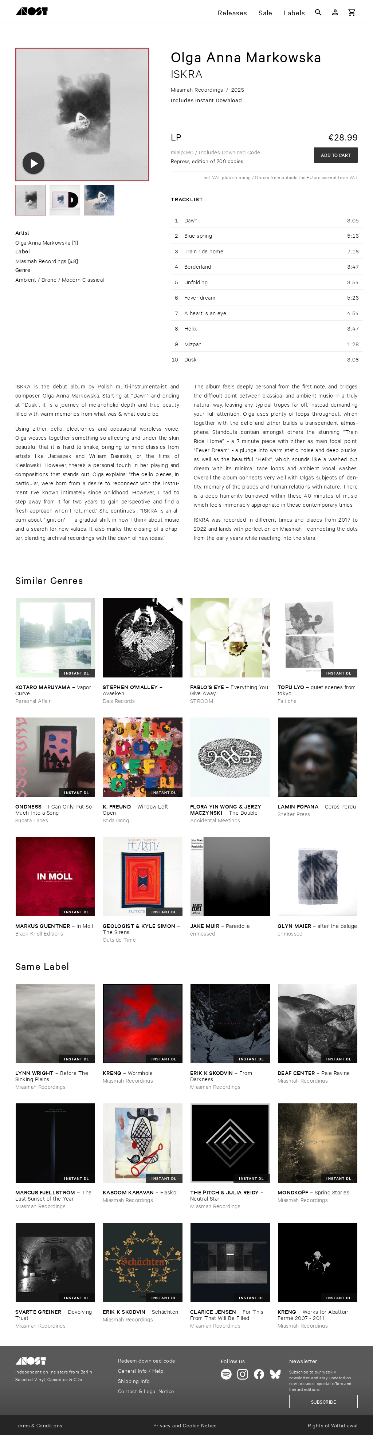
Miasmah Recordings (41, 260)
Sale (265, 12)
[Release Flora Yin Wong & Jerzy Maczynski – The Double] (230, 757)
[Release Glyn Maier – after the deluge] (318, 877)
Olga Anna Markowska (42, 242)
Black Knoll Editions (39, 933)
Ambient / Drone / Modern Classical (59, 279)
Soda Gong (116, 820)
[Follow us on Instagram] (242, 1374)
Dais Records (119, 700)
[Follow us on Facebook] (259, 1374)
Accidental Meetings (215, 820)
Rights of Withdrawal (333, 1425)
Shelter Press (294, 813)
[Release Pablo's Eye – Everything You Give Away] (230, 638)
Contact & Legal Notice (146, 1390)
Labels (294, 12)
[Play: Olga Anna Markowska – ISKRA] (33, 163)
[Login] (335, 12)
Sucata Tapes (31, 820)
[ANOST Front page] (33, 12)
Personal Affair (33, 700)
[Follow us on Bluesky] (275, 1374)
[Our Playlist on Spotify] (226, 1374)
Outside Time (119, 939)
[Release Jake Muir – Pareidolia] (230, 877)
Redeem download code (146, 1360)
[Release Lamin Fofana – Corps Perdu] (318, 757)
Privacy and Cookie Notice (184, 1425)
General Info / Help (140, 1370)
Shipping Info (134, 1380)
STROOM (201, 700)
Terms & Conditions (38, 1425)
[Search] (318, 12)
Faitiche (287, 700)
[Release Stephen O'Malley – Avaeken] (143, 638)
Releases (232, 12)
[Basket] (352, 12)
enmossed (202, 933)
